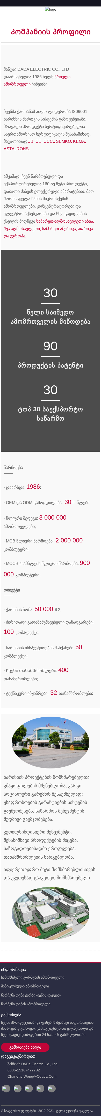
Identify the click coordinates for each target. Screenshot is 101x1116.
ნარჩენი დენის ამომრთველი (25, 1004)
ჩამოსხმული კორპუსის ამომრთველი (32, 977)
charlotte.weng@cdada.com (32, 1076)
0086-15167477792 (24, 1070)
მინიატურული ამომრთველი (25, 986)
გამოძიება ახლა (25, 1047)
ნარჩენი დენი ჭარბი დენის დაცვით (31, 995)
